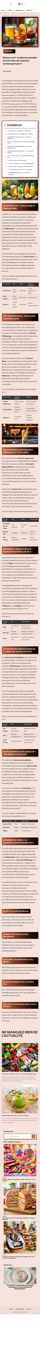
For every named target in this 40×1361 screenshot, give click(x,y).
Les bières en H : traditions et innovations (19, 131)
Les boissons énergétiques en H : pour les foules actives (19, 147)
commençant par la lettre (16, 104)
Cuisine (9, 51)
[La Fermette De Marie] (21, 4)
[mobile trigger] (11, 4)
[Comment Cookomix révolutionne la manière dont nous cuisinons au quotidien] (20, 1237)
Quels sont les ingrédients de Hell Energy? (21, 166)
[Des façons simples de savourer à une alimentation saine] (20, 1057)
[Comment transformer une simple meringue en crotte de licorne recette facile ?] (20, 1275)
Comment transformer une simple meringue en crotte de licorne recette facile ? (20, 1287)
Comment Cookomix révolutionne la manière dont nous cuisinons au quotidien (19, 1257)
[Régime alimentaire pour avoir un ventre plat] (20, 1099)
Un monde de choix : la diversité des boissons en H (20, 156)
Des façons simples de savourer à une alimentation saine (19, 1074)
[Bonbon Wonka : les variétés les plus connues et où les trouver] (20, 1160)
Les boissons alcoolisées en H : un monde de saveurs (20, 151)
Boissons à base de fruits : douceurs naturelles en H (20, 142)
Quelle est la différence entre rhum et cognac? (20, 173)
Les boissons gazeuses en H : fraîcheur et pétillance (19, 137)
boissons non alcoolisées (8, 95)
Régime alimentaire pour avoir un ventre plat (15, 1115)
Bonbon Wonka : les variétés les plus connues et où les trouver (19, 1180)
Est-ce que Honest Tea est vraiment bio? (20, 169)
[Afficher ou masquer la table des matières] (29, 125)
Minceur (5, 1111)
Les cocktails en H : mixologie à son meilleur (20, 134)
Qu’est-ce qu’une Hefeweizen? (18, 160)
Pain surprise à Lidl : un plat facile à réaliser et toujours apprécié (19, 1218)
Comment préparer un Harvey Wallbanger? (21, 163)
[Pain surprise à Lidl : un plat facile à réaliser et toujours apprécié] (20, 1199)
